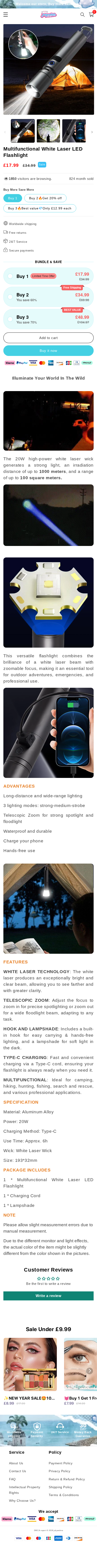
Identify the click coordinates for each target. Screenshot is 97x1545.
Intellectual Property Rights (24, 1490)
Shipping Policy (60, 1487)
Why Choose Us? (22, 1500)
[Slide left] (5, 132)
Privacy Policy (59, 1471)
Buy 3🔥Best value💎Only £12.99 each (40, 208)
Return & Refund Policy (67, 1479)
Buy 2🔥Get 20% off (45, 198)
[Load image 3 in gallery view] (74, 131)
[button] (48, 276)
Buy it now (48, 351)
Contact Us (17, 1471)
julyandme (58, 1530)
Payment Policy (60, 1463)
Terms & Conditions (64, 1495)
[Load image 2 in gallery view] (48, 131)
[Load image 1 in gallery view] (23, 131)
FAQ (12, 1479)
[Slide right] (92, 132)
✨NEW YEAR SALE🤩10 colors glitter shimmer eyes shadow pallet (27, 1398)
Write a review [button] (48, 1296)
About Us (16, 1463)
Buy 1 (12, 198)
